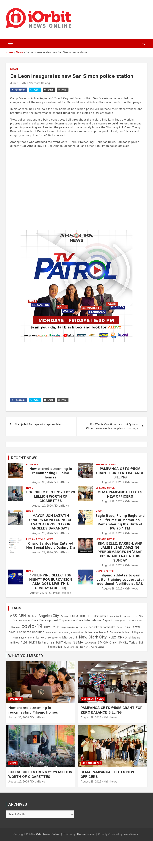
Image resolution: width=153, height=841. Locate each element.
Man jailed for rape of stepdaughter (38, 424)
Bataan (65, 616)
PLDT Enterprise (42, 642)
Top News (85, 647)
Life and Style (105, 488)
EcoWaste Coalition (30, 632)
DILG (127, 627)
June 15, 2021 (19, 83)
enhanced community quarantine (64, 632)
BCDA (74, 616)
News (14, 69)
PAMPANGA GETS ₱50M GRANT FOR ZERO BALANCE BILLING (120, 473)
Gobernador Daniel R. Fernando (103, 632)
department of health (102, 627)
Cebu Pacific (116, 616)
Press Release (62, 592)
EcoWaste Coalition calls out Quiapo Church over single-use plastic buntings (112, 426)
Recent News (24, 458)
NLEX (112, 637)
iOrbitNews (62, 482)
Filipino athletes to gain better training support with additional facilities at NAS (120, 579)
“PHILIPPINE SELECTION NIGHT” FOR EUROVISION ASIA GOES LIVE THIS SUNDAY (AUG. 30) (50, 581)
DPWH (136, 627)
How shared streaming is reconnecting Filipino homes (50, 473)
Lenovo (41, 637)
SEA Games (90, 643)
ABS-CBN (18, 616)
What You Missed (25, 656)
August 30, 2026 (42, 482)
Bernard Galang (40, 83)
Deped (120, 627)
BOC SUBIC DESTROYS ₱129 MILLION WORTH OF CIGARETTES (50, 496)
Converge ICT (120, 620)
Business (32, 464)
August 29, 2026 (112, 482)
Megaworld (54, 637)
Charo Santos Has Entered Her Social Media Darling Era (50, 545)
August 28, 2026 (42, 533)
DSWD (12, 632)
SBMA (78, 642)
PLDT (24, 642)
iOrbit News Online (48, 834)
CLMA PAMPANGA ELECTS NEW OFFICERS (120, 494)
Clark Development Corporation (53, 620)
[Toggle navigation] (10, 43)
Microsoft (69, 637)
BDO (83, 616)
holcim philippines (132, 632)
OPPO (122, 637)
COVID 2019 (52, 627)
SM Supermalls (71, 647)
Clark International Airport (94, 620)
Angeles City (48, 616)
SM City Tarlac (127, 642)
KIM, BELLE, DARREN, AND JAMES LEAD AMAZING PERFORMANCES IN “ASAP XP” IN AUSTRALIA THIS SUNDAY (120, 551)
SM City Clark (107, 642)
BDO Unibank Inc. (98, 616)
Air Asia (32, 616)
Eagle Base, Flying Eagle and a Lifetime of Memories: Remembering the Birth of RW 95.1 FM (120, 521)
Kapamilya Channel (24, 637)
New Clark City (93, 637)
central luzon (130, 616)
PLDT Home (64, 642)
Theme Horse (86, 834)
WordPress (131, 834)
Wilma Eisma (97, 647)
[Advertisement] (76, 177)
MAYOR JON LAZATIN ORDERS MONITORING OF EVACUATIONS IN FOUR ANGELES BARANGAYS (50, 521)
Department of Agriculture (74, 627)
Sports (108, 571)
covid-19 (32, 626)
